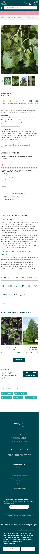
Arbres (8, 17)
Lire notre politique (9, 543)
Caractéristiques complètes (9, 139)
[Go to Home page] (9, 3)
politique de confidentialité (13, 515)
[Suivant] (36, 81)
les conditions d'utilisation (25, 515)
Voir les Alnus (6, 145)
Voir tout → (19, 360)
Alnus (13, 17)
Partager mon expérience (30, 374)
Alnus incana (21, 17)
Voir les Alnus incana (21, 145)
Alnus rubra (18, 397)
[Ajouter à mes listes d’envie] (4, 187)
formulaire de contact (20, 438)
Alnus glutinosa (20, 393)
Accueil (3, 17)
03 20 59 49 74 (24, 437)
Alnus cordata (7, 393)
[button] (26, 3)
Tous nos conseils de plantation (10, 126)
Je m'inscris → (19, 511)
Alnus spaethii (31, 397)
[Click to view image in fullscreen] (19, 49)
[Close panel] (37, 527)
